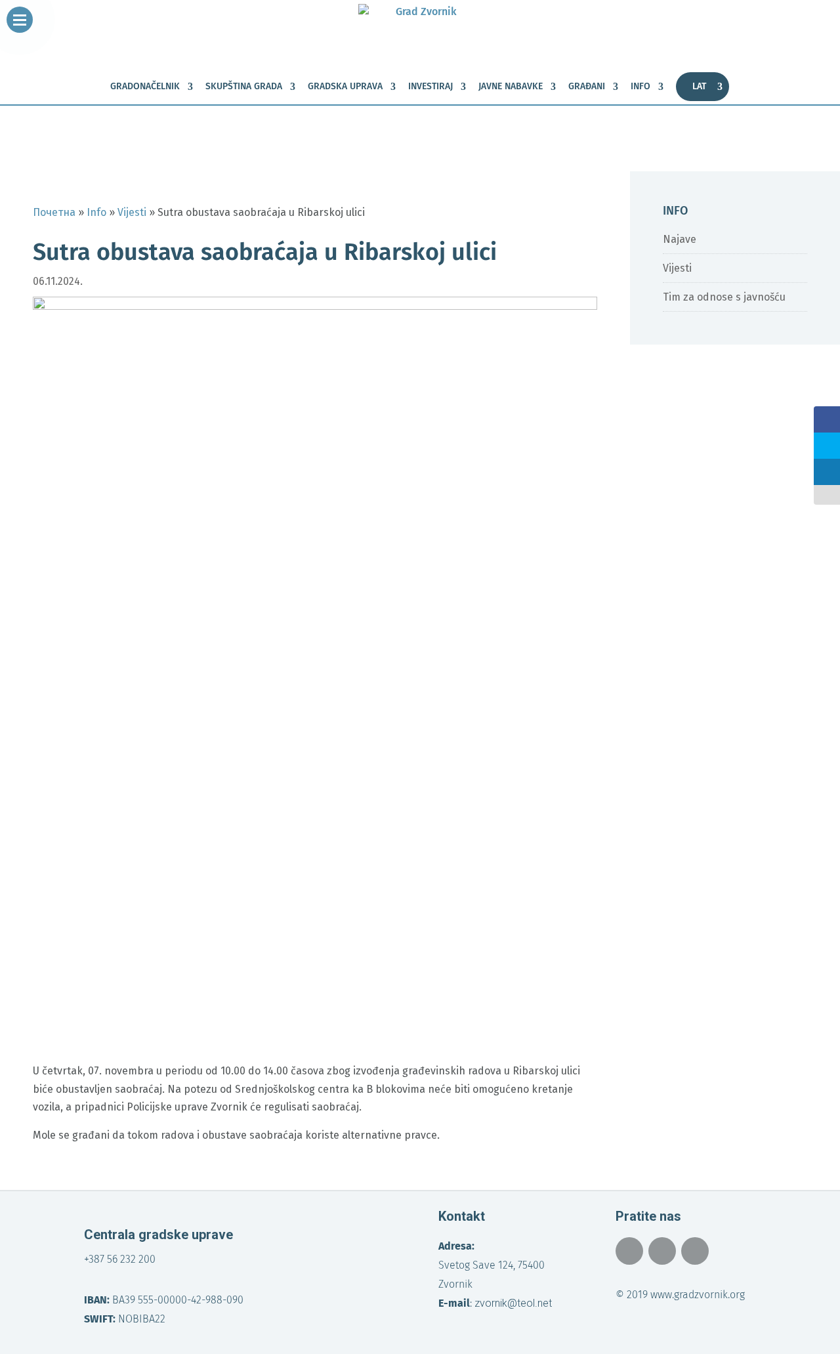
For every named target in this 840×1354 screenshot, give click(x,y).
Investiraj (430, 87)
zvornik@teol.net (513, 1303)
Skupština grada (243, 87)
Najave (679, 239)
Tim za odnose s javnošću (724, 297)
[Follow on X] (662, 1251)
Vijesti (677, 268)
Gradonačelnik (145, 87)
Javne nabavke (510, 87)
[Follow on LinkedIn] (695, 1251)
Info (640, 87)
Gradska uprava (345, 87)
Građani (586, 87)
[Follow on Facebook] (629, 1251)
